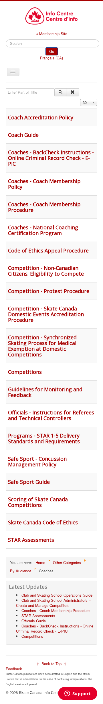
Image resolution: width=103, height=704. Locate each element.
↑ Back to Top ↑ (51, 663)
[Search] (61, 92)
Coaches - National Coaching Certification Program (43, 230)
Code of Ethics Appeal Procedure (48, 250)
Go (51, 51)
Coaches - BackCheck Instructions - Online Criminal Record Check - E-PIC (51, 158)
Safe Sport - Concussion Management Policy (37, 461)
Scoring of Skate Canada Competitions (38, 502)
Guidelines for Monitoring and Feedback (45, 392)
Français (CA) (51, 58)
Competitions (25, 371)
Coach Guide (23, 134)
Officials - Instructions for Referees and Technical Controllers (51, 415)
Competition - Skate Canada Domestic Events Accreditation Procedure (46, 314)
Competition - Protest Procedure (48, 291)
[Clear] (73, 92)
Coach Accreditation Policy (40, 117)
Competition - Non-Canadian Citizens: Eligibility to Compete (46, 270)
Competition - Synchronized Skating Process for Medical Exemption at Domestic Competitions (42, 346)
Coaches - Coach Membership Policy (44, 184)
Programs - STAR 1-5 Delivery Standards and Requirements (44, 438)
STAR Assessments (31, 539)
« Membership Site (51, 33)
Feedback (14, 668)
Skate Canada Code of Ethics (43, 522)
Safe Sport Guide (29, 481)
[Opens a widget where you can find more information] (77, 694)
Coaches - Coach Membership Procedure (44, 207)
